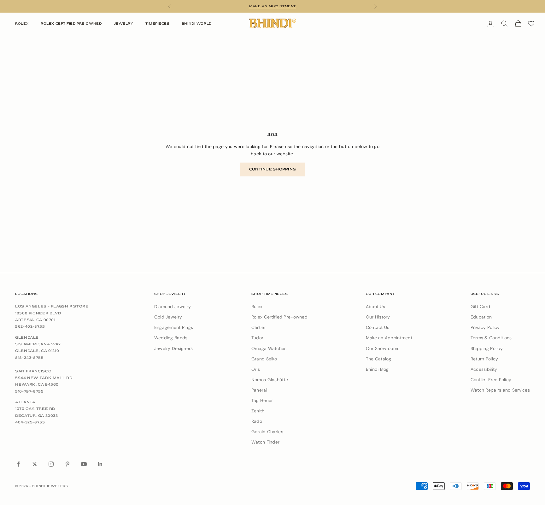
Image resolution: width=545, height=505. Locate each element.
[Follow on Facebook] (18, 464)
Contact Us (378, 327)
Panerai (259, 390)
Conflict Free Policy (491, 379)
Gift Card (480, 306)
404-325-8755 (30, 422)
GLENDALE (27, 337)
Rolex (22, 23)
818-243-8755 (29, 357)
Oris (255, 369)
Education (481, 317)
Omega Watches (269, 348)
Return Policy (484, 359)
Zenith (258, 411)
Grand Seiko (264, 359)
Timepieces (157, 23)
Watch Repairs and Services (500, 390)
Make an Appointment (389, 338)
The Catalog (378, 359)
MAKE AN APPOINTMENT (272, 6)
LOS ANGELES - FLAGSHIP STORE (52, 306)
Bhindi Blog (377, 369)
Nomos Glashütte (269, 379)
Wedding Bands (171, 338)
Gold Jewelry (168, 317)
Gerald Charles (267, 431)
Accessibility (484, 369)
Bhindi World (197, 23)
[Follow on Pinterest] (67, 464)
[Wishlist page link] (531, 23)
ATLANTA (25, 402)
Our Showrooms (383, 348)
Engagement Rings (173, 327)
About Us (375, 306)
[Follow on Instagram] (51, 464)
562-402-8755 (30, 326)
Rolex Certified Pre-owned (279, 317)
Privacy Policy (485, 327)
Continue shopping (272, 169)
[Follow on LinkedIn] (100, 464)
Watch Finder (265, 442)
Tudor (257, 338)
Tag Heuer (262, 400)
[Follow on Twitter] (35, 464)
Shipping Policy (487, 348)
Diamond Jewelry (172, 306)
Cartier (258, 327)
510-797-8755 (29, 391)
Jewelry (123, 23)
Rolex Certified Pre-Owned (71, 23)
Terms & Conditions (491, 338)
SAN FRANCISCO (33, 371)
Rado (256, 421)
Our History (378, 317)
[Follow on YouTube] (84, 464)
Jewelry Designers (173, 348)
